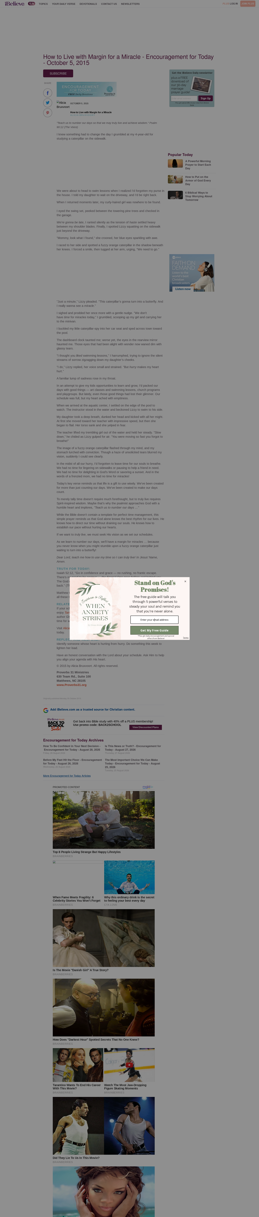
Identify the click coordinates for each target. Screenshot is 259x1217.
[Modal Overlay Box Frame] (129, 608)
